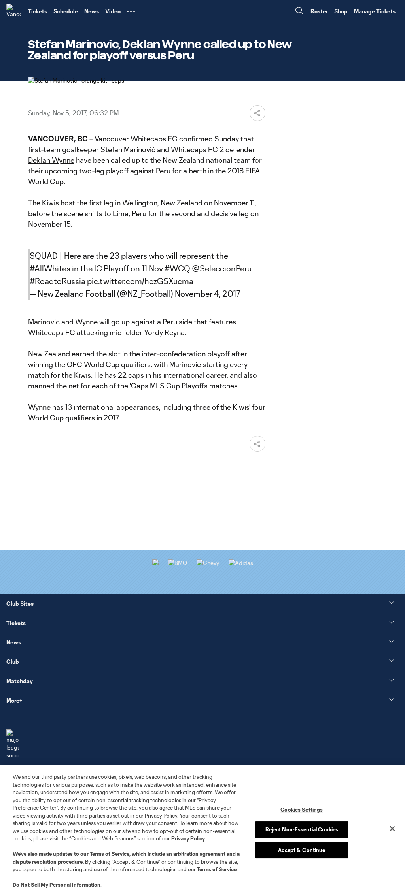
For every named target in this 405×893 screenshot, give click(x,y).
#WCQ (177, 268)
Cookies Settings (301, 809)
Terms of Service (109, 854)
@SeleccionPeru (222, 268)
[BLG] (241, 563)
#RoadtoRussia (57, 281)
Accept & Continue (301, 850)
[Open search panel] (299, 11)
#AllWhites (50, 268)
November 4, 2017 (207, 293)
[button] (131, 11)
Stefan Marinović (127, 149)
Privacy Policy (188, 838)
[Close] (392, 828)
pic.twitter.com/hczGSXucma (140, 281)
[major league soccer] (12, 744)
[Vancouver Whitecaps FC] (13, 11)
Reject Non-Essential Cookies (302, 829)
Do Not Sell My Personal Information (56, 885)
